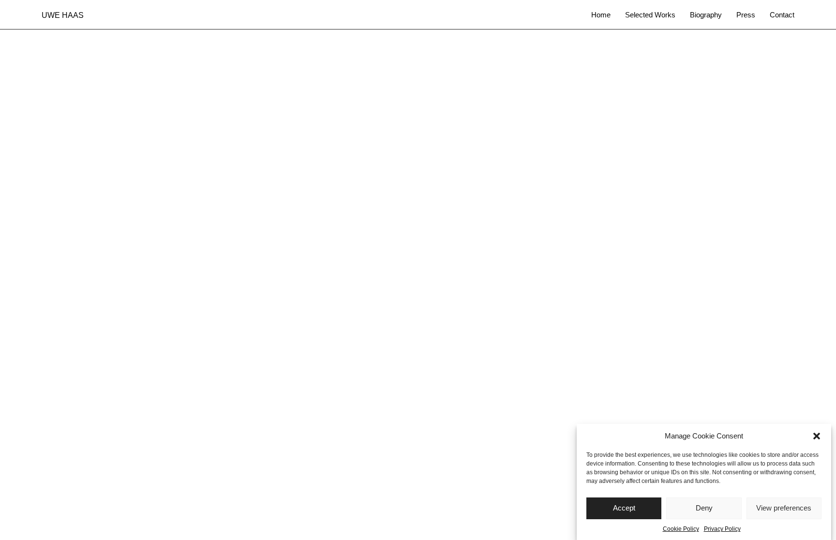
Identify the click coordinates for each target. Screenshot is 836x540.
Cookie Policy (681, 528)
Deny (704, 508)
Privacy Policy (722, 528)
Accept (624, 508)
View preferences (783, 508)
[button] (816, 436)
